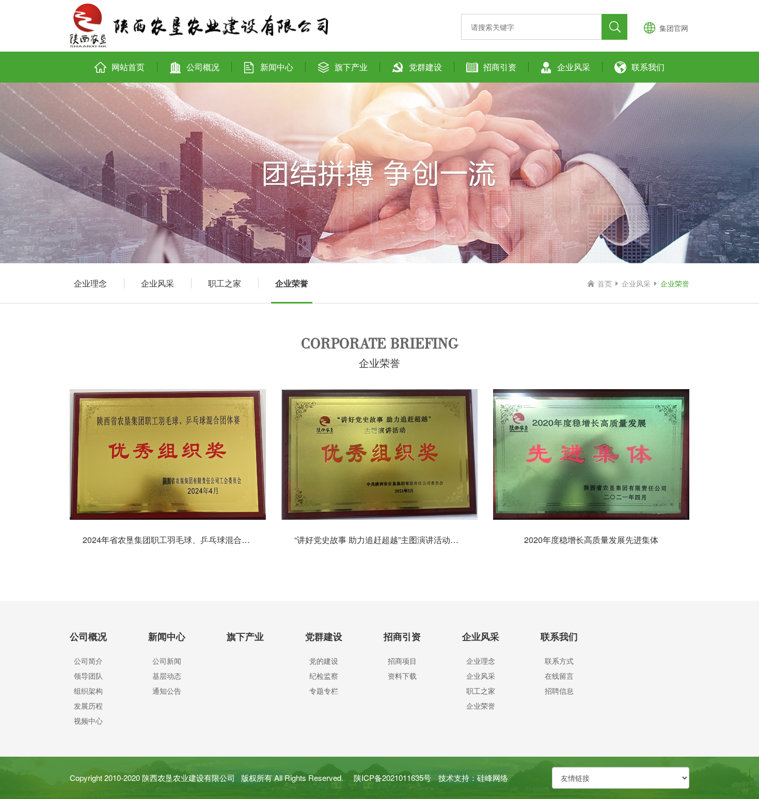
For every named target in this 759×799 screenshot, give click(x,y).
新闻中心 (276, 67)
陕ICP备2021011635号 (392, 777)
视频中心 (88, 720)
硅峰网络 (492, 777)
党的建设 (323, 661)
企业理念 (90, 283)
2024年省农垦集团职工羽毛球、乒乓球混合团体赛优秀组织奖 (195, 540)
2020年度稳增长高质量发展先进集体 (591, 540)
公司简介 (88, 661)
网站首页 (128, 67)
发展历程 (88, 705)
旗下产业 (351, 67)
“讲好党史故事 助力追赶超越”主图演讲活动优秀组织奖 (393, 540)
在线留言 (559, 675)
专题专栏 (323, 690)
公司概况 (202, 67)
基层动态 (166, 675)
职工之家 (224, 283)
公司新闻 (166, 661)
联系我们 (648, 67)
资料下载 (402, 675)
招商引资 (499, 67)
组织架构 (88, 690)
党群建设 (425, 67)
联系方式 (559, 661)
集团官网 (673, 28)
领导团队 (88, 675)
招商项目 (402, 661)
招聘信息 (559, 690)
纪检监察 (323, 675)
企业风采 (573, 67)
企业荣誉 (291, 283)
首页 (604, 283)
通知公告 (166, 690)
